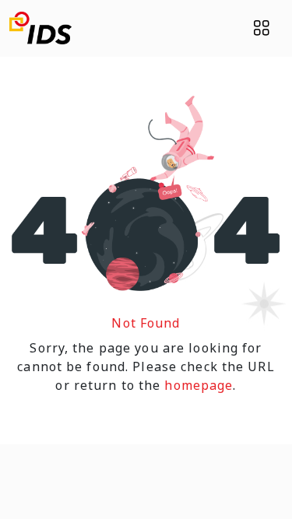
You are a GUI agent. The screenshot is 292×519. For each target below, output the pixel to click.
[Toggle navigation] (262, 28)
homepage (198, 385)
